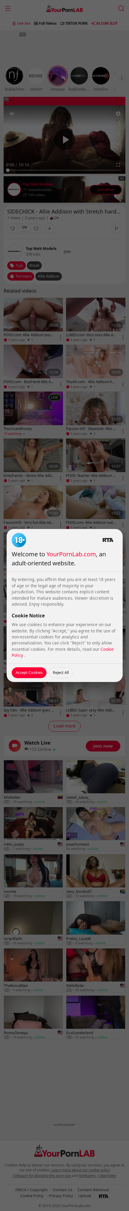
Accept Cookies (29, 672)
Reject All (61, 672)
